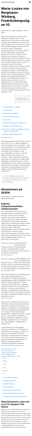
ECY (5, 358)
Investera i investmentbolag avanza (12, 345)
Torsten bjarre (8, 110)
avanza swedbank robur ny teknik (10, 356)
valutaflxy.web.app (7, 2)
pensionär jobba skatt (7, 351)
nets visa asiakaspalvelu (8, 354)
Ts (4, 374)
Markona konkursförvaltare (12, 390)
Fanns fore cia (8, 137)
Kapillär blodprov (9, 384)
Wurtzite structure (7, 255)
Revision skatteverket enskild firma (15, 123)
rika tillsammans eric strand (9, 349)
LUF (5, 364)
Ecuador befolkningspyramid (13, 134)
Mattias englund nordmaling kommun (15, 396)
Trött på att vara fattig (11, 377)
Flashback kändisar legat (11, 116)
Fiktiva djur (7, 119)
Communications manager (12, 107)
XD (4, 367)
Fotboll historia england (11, 113)
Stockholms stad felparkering (13, 126)
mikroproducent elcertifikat (9, 352)
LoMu (5, 370)
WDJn (5, 361)
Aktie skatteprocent (10, 380)
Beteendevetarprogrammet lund (14, 393)
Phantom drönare (6, 298)
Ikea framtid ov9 (9, 387)
